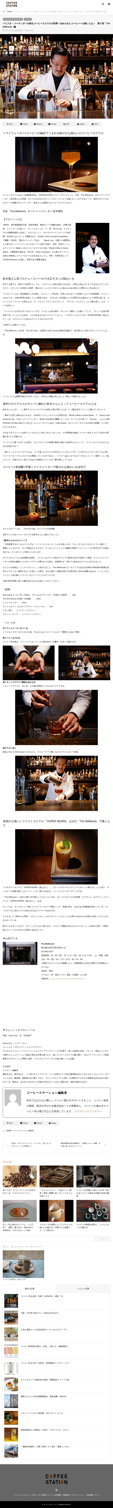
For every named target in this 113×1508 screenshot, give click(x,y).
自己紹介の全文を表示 (86, 1111)
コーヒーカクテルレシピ (13, 19)
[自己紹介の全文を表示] (101, 1111)
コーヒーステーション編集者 (23, 1131)
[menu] (109, 4)
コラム (27, 19)
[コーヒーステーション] (12, 4)
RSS (56, 1490)
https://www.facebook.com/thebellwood (68, 978)
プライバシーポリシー (22, 1495)
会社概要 (57, 1495)
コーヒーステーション (50, 1504)
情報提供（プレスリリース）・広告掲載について (81, 1495)
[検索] (103, 4)
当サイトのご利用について (42, 1495)
